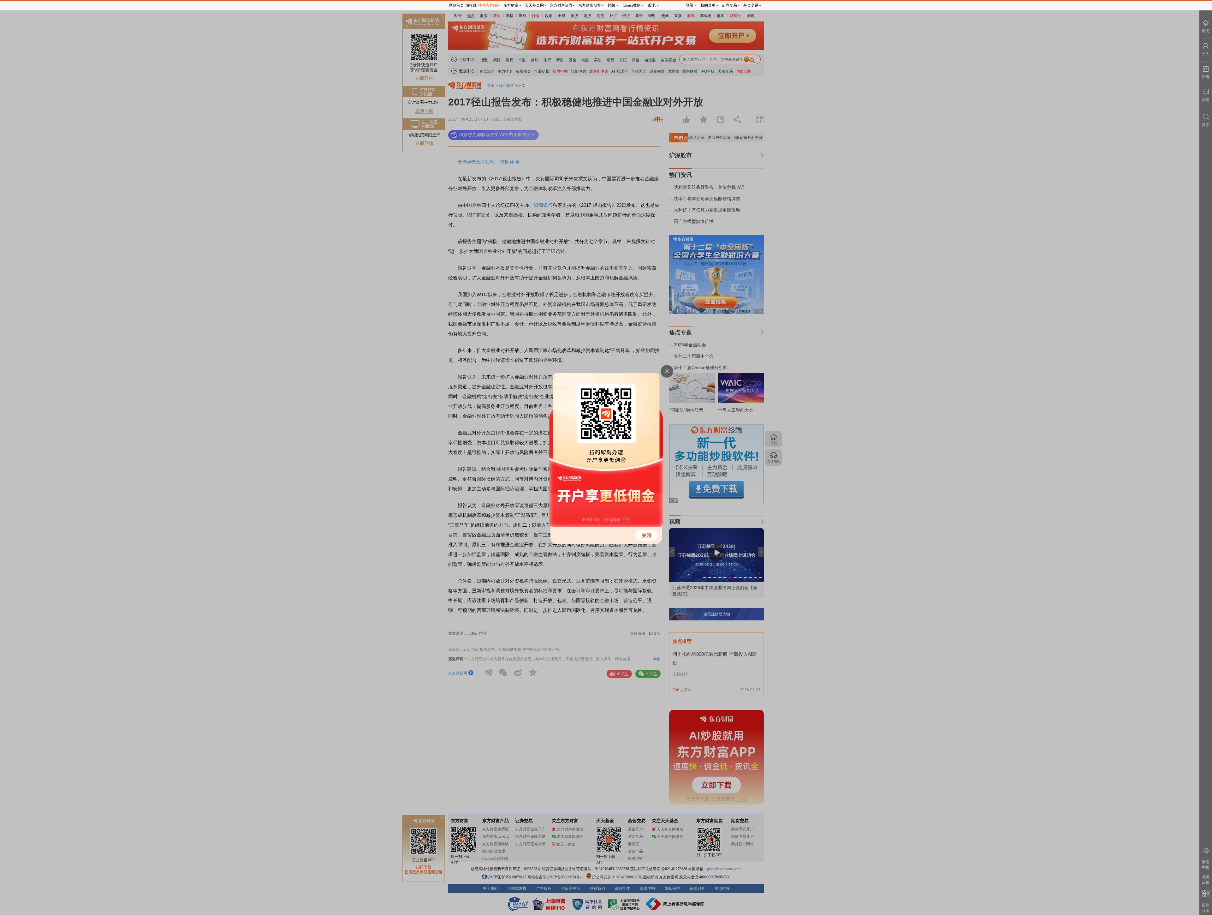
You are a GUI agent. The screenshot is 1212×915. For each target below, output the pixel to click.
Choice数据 (632, 5)
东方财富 (511, 5)
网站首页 (456, 5)
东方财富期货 (589, 5)
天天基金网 (534, 5)
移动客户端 (487, 5)
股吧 (652, 5)
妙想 (611, 5)
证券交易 (729, 5)
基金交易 (750, 5)
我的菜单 (708, 5)
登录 (689, 5)
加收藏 (471, 5)
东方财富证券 (561, 5)
